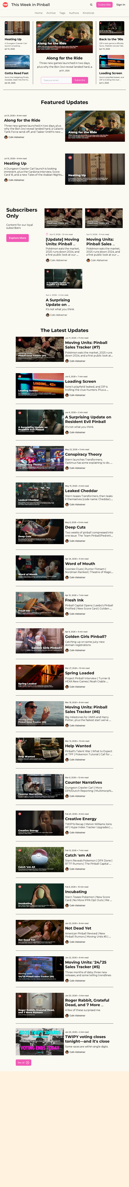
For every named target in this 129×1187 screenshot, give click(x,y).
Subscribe (80, 80)
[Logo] (5, 5)
